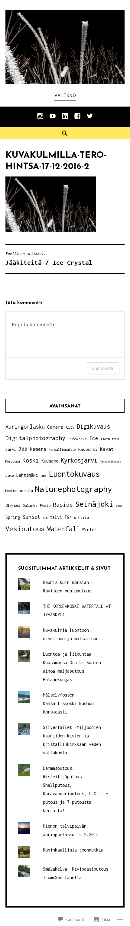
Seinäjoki (94, 504)
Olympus (12, 505)
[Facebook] (77, 119)
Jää (23, 449)
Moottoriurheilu (19, 491)
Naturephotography (73, 489)
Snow (119, 505)
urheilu (81, 517)
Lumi (44, 475)
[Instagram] (40, 119)
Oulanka (30, 505)
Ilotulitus (110, 439)
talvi (56, 517)
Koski (30, 460)
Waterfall (63, 529)
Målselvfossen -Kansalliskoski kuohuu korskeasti (68, 703)
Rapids (63, 504)
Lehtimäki (27, 475)
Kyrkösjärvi (79, 460)
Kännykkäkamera (110, 461)
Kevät (107, 449)
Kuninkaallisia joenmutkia (73, 849)
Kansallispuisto (62, 449)
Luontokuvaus (74, 473)
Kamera (38, 449)
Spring (12, 517)
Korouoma (12, 461)
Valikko (65, 95)
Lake (9, 475)
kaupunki (88, 449)
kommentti (102, 368)
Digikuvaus (93, 426)
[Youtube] (52, 119)
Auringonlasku (25, 426)
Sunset (31, 516)
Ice (93, 438)
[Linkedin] (65, 119)
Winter (89, 529)
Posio (45, 505)
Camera (55, 427)
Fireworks (77, 439)
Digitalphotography (35, 437)
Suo (45, 517)
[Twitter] (90, 119)
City (70, 427)
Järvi (10, 449)
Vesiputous (25, 529)
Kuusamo (49, 460)
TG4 (68, 517)
